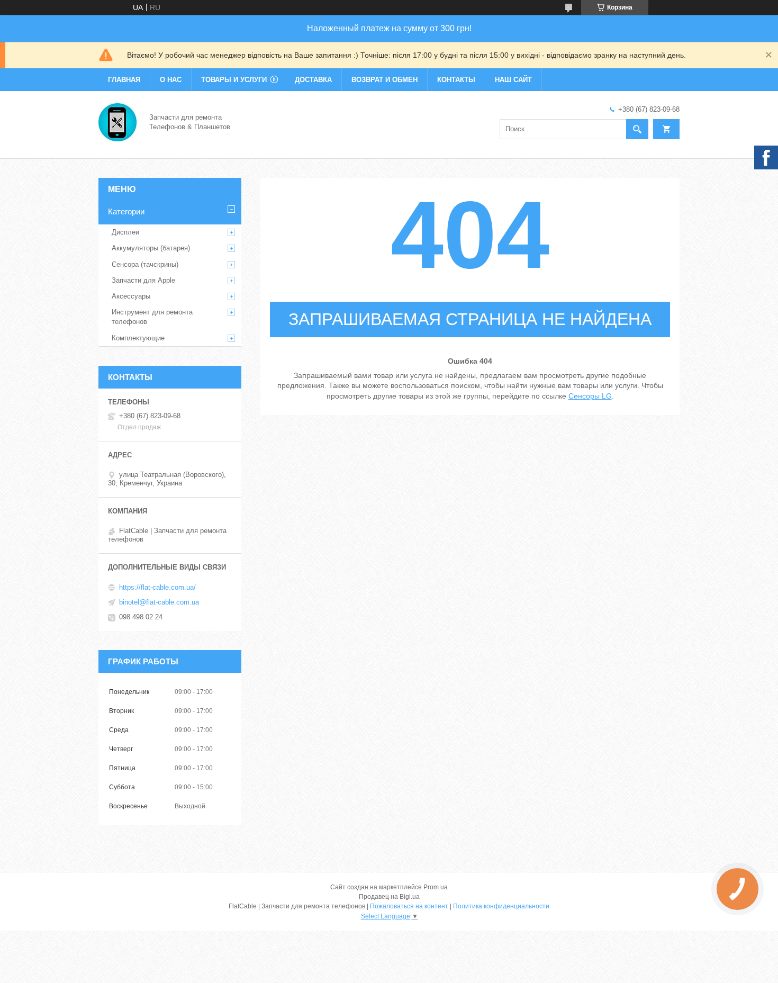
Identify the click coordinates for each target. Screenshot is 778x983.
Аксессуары (131, 296)
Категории (126, 211)
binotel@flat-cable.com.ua (159, 602)
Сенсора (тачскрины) (145, 264)
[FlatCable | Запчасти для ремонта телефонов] (117, 121)
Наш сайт (513, 80)
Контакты (456, 80)
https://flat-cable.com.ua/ (157, 587)
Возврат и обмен (384, 80)
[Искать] (637, 129)
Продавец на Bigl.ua (389, 896)
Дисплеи (125, 232)
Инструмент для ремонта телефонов (152, 317)
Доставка (313, 80)
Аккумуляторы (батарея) (151, 248)
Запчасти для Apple (143, 280)
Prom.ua (435, 887)
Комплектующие (138, 338)
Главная (124, 80)
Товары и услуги (234, 80)
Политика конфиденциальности (501, 906)
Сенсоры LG (590, 396)
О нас (171, 80)
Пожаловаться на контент (409, 906)
